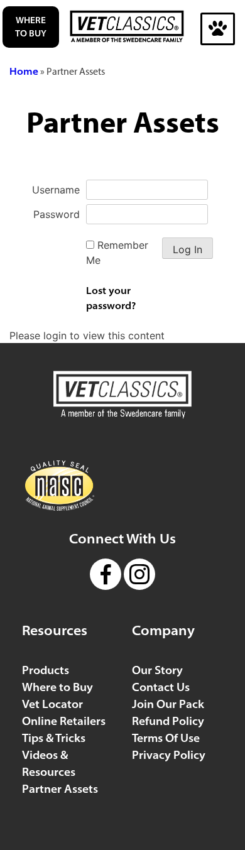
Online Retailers (64, 721)
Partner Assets (60, 789)
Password (56, 214)
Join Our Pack (168, 704)
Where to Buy (30, 26)
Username (56, 189)
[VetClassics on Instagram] (139, 564)
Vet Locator (52, 704)
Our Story (157, 670)
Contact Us (161, 687)
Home (23, 71)
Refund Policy (168, 721)
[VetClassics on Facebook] (105, 564)
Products (45, 670)
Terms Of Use (166, 738)
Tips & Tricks (53, 738)
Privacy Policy (168, 755)
